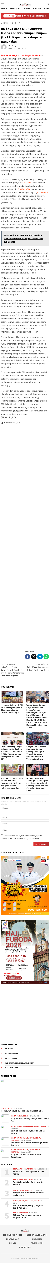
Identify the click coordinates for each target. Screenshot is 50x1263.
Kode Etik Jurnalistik (37, 1235)
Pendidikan (35, 1126)
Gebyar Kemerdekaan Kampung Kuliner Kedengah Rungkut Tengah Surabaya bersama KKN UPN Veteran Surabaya (36, 752)
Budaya (19, 1138)
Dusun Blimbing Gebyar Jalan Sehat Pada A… (28, 1132)
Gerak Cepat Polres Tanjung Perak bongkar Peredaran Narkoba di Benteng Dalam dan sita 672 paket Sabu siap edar (37, 784)
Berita (3, 1108)
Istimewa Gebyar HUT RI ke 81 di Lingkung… (22, 1111)
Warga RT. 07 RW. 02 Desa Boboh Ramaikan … (26, 1155)
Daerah (9, 1108)
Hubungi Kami (25, 1247)
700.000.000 (42, 192)
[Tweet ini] (34, 656)
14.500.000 (26, 182)
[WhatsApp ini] (46, 656)
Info (31, 1138)
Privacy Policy (12, 1239)
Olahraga (27, 1126)
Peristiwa (23, 1180)
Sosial (25, 1116)
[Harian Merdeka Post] (25, 3)
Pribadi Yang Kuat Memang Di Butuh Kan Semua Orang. (38, 667)
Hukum (21, 1190)
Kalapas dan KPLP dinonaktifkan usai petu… (28, 1193)
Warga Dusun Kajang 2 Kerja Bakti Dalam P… (30, 1119)
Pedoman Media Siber (12, 1235)
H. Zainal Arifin (12, 1068)
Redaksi (12, 1243)
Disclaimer (37, 1239)
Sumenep (9, 1049)
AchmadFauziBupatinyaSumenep (19, 1063)
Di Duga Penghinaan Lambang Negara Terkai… (27, 1216)
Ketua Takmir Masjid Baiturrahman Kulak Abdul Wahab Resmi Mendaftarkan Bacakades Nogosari (12, 670)
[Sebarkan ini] (27, 656)
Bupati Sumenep (12, 1058)
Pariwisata (15, 1140)
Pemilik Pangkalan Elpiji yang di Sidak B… (27, 1183)
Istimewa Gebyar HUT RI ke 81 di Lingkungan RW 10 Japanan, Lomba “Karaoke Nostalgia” (12, 709)
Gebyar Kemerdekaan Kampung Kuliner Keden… (29, 1143)
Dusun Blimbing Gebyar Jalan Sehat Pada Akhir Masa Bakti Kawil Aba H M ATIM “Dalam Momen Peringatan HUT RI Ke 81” (11, 752)
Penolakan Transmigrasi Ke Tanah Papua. (29, 1172)
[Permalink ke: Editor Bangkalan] (4, 47)
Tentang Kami (37, 1243)
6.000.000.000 (24, 189)
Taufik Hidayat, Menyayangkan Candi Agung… (28, 1206)
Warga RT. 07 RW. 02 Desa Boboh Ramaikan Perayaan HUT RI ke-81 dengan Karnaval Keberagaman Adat (12, 783)
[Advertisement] (25, 536)
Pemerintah (32, 1169)
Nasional (37, 1138)
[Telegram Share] (40, 656)
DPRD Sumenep (11, 1053)
